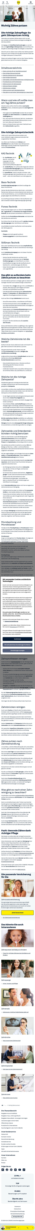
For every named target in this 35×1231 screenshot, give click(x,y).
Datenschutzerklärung (11, 621)
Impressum (13, 627)
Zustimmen (17, 639)
